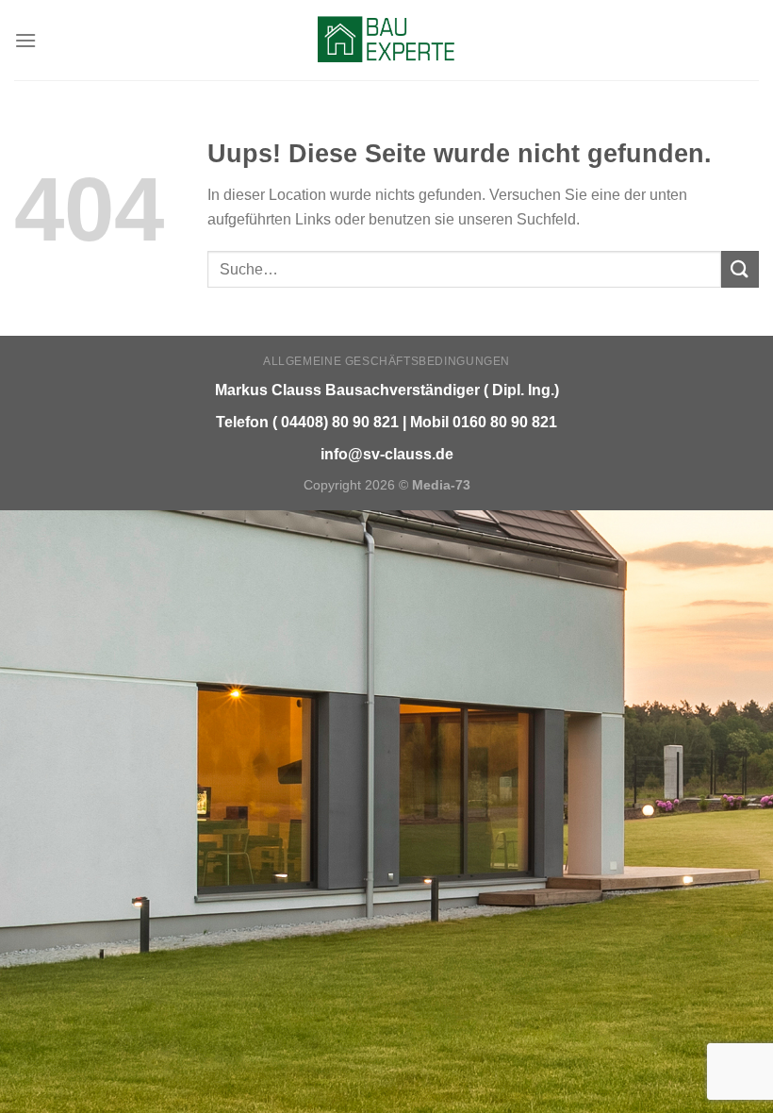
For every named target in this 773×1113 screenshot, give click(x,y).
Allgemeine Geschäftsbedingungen (386, 361)
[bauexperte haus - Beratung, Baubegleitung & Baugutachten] (387, 39)
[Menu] (25, 40)
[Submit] (740, 269)
